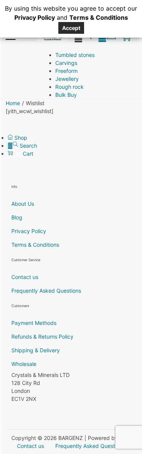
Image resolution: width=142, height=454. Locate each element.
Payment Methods (33, 323)
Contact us (24, 277)
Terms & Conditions (35, 244)
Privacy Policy (28, 231)
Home (13, 103)
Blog (16, 217)
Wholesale (23, 364)
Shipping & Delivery (35, 350)
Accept (71, 28)
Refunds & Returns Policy (42, 336)
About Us (22, 203)
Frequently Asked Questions (46, 290)
